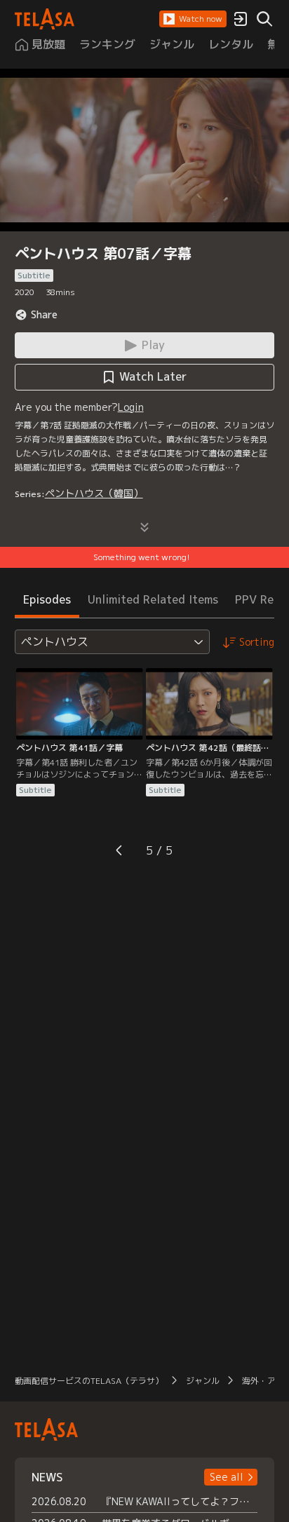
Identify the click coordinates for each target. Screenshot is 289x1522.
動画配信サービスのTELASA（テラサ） (89, 1381)
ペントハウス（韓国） (94, 493)
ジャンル (203, 1381)
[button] (193, 19)
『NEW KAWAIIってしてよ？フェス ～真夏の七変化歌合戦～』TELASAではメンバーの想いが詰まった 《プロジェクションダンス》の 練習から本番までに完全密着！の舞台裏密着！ (180, 1501)
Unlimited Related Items (153, 599)
